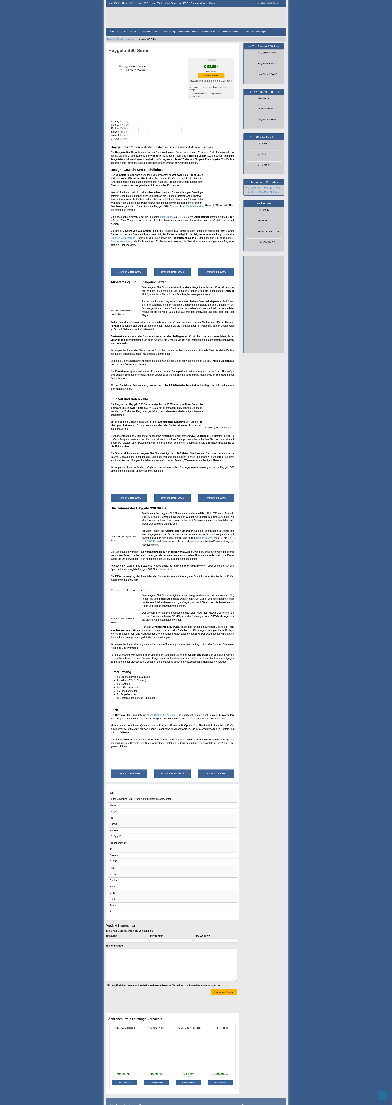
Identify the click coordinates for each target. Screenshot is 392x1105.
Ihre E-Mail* (156, 935)
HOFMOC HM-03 (266, 242)
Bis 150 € (263, 188)
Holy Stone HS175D (267, 63)
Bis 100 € (251, 188)
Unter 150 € (128, 3)
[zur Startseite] (144, 18)
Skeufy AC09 (264, 220)
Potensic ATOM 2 (266, 108)
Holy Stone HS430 (124, 1028)
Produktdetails (124, 1083)
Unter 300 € (156, 3)
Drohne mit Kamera (151, 31)
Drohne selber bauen (188, 31)
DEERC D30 (221, 1028)
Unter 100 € (113, 3)
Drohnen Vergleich (116, 39)
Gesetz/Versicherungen (255, 31)
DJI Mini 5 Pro (264, 165)
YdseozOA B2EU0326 (268, 231)
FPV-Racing (169, 31)
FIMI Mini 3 (263, 98)
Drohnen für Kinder (210, 31)
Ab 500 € (183, 3)
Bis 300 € (251, 192)
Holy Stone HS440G (267, 52)
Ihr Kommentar (114, 945)
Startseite (114, 31)
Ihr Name (111, 935)
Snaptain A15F (156, 1028)
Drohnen (129, 272)
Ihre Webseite (203, 935)
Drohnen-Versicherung (123, 238)
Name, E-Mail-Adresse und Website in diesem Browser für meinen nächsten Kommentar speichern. (165, 985)
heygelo (131, 39)
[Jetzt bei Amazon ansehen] (172, 256)
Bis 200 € (275, 188)
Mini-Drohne (167, 217)
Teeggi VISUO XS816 (188, 1028)
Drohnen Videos (199, 3)
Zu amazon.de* (211, 75)
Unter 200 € (142, 3)
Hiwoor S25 (263, 210)
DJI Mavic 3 (263, 143)
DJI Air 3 (262, 154)
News (212, 3)
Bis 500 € (262, 192)
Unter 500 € (171, 3)
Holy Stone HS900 (267, 119)
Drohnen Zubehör (231, 31)
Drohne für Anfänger (165, 715)
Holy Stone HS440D (267, 74)
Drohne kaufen (129, 31)
